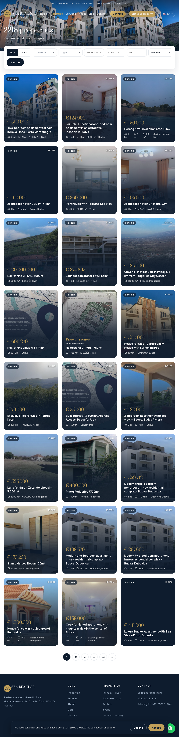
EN (168, 14)
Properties (56, 13)
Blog (91, 13)
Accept (156, 727)
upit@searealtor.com (62, 3)
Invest (119, 13)
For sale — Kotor (112, 698)
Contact (101, 13)
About (82, 13)
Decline (138, 727)
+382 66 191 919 (84, 3)
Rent (24, 52)
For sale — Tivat (112, 692)
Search (15, 62)
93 (103, 657)
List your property (142, 13)
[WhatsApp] (170, 728)
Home (43, 13)
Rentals (107, 704)
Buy (12, 52)
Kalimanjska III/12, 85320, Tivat (111, 3)
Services (71, 13)
